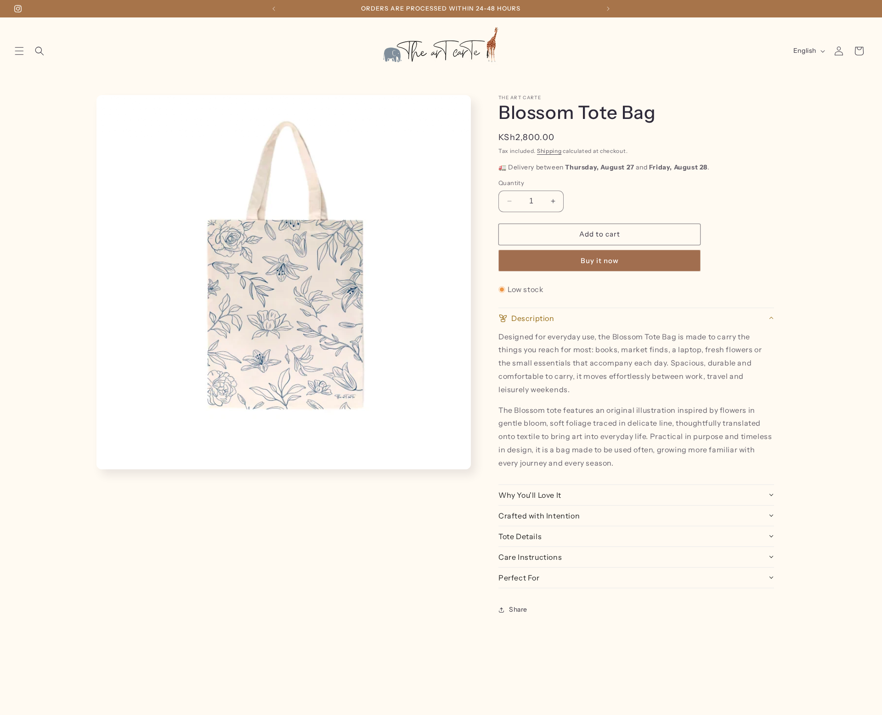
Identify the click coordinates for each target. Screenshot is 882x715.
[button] (19, 51)
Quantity (511, 182)
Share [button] (518, 609)
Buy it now (600, 260)
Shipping (549, 150)
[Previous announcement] (274, 8)
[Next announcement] (608, 8)
